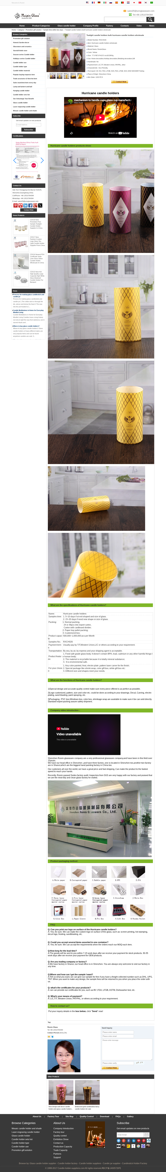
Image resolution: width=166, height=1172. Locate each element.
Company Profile (90, 26)
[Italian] (105, 3)
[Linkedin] (134, 1141)
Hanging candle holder (21, 91)
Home (22, 26)
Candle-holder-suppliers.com (71, 1168)
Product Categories (41, 26)
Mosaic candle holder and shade (25, 111)
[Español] (116, 3)
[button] (42, 160)
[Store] (128, 1146)
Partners (57, 1154)
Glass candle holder (67, 26)
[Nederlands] (128, 3)
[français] (93, 3)
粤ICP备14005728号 (111, 1168)
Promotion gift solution (34, 30)
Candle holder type (20, 67)
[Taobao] (148, 1146)
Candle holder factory (67, 1163)
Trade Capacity (60, 1150)
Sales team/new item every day (24, 83)
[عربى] (151, 3)
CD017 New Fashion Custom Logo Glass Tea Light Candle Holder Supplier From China (37, 241)
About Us (37, 1116)
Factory (109, 26)
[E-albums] (95, 1147)
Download (104, 1116)
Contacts (125, 26)
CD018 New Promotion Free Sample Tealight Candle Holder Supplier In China (36, 224)
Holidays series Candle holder (24, 59)
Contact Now (28, 210)
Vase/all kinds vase (20, 50)
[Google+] (35, 205)
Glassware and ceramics (22, 46)
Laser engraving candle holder (24, 107)
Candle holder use (19, 63)
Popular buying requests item (24, 75)
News (151, 26)
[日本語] (134, 3)
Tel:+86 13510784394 (143, 15)
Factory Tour (53, 1116)
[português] (122, 3)
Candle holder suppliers (90, 1163)
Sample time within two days (53, 30)
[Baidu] (143, 1146)
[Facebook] (30, 205)
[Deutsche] (99, 3)
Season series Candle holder (23, 55)
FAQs (118, 1116)
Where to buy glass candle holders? (26, 326)
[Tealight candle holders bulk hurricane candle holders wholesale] (65, 52)
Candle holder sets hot (21, 95)
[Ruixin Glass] (27, 19)
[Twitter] (40, 205)
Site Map (69, 1116)
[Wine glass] (133, 1146)
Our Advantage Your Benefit (23, 99)
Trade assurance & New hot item (25, 79)
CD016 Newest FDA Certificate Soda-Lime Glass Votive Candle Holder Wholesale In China (37, 259)
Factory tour (58, 1132)
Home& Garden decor (21, 42)
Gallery (130, 1116)
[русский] (110, 3)
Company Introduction (63, 1128)
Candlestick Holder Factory (134, 1163)
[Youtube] (20, 205)
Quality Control (87, 1116)
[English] (87, 3)
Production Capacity (62, 1146)
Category (21, 30)
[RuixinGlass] (149, 1141)
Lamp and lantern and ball (22, 87)
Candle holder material (21, 71)
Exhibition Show (60, 1139)
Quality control (60, 1136)
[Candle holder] (118, 1146)
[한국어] (145, 3)
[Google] (138, 1146)
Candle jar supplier (111, 1163)
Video (139, 26)
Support (57, 1157)
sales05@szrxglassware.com (140, 11)
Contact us (58, 1143)
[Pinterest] (15, 205)
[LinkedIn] (25, 205)
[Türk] (140, 3)
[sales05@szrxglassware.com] (48, 1036)
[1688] (123, 1146)
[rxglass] (52, 1036)
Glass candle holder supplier (43, 1163)
